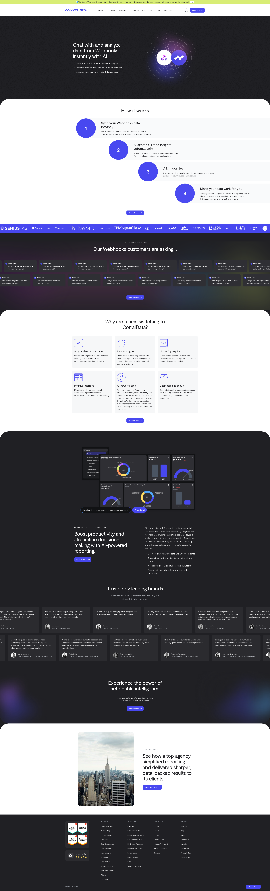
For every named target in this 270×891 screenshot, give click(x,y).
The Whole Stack (107, 826)
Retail (129, 862)
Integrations (112, 10)
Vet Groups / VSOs (134, 866)
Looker (156, 835)
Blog (182, 831)
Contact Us (185, 840)
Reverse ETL (105, 862)
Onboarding (105, 879)
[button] (101, 10)
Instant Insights (106, 853)
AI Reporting (105, 831)
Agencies (130, 826)
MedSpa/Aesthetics (134, 848)
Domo (156, 826)
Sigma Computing (160, 848)
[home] (75, 10)
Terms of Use (185, 857)
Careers (183, 835)
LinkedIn (184, 844)
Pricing (159, 10)
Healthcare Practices (135, 844)
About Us (184, 826)
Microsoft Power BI (161, 844)
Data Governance (107, 844)
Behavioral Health (133, 831)
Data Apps (104, 840)
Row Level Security (108, 871)
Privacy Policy (186, 853)
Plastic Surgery (132, 857)
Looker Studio (159, 840)
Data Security (106, 848)
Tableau (157, 853)
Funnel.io (157, 831)
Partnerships (185, 848)
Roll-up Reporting (107, 866)
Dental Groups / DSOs (135, 835)
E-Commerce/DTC (134, 840)
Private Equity (132, 853)
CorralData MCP (107, 835)
